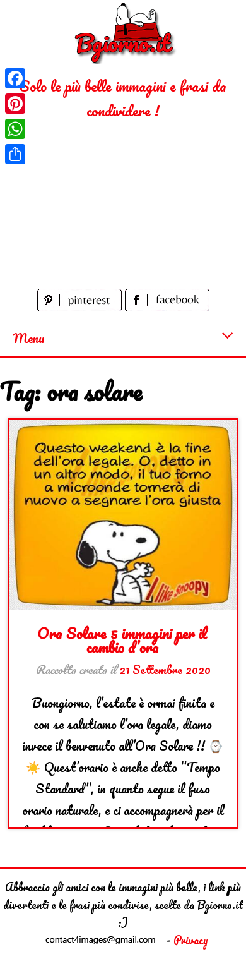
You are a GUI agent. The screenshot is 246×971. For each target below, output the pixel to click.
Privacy (190, 940)
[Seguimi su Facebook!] (167, 306)
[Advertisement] (123, 203)
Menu (28, 338)
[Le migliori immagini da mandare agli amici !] (123, 32)
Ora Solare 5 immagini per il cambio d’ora (123, 639)
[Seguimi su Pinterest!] (81, 306)
